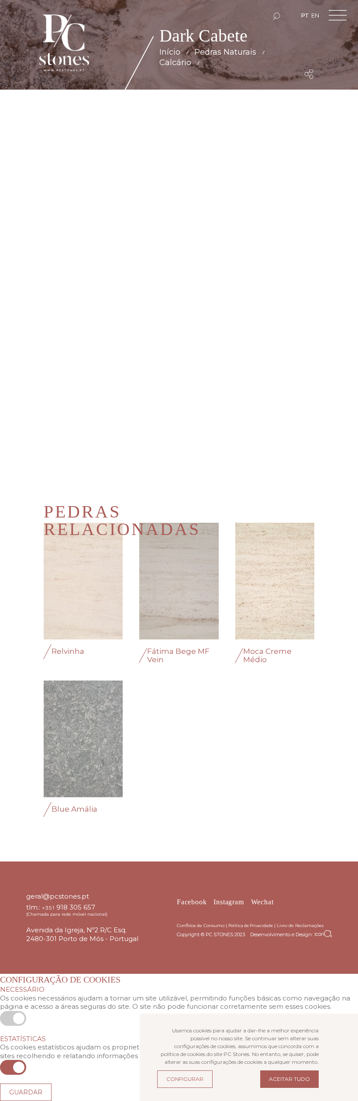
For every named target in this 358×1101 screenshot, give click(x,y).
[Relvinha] (83, 581)
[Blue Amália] (83, 739)
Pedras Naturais (225, 52)
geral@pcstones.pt (57, 896)
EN (315, 15)
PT (305, 15)
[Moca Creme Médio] (274, 581)
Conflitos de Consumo (200, 925)
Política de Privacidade (250, 925)
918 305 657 (75, 907)
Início (169, 52)
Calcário (175, 62)
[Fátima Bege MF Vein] (178, 581)
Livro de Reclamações (300, 925)
